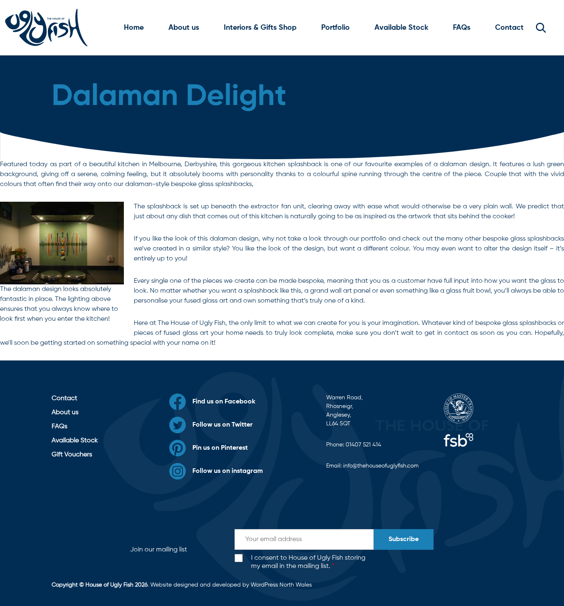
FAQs (461, 27)
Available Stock (401, 27)
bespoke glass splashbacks (515, 323)
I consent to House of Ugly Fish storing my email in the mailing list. (308, 562)
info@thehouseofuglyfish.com (381, 466)
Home (134, 27)
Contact (509, 27)
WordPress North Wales (281, 585)
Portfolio (335, 27)
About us (183, 27)
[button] (541, 28)
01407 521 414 (363, 445)
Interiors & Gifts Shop (260, 27)
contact (456, 333)
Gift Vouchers (72, 454)
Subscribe (404, 539)
